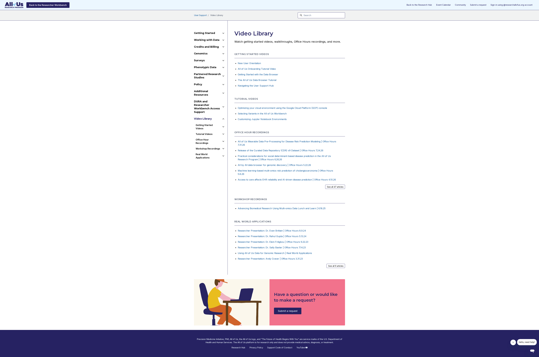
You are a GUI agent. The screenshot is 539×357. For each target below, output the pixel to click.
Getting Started (204, 33)
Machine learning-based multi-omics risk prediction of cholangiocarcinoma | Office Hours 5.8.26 (285, 172)
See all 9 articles (335, 266)
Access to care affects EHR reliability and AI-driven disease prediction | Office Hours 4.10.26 (287, 179)
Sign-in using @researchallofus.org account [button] (511, 5)
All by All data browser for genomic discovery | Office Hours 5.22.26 (274, 165)
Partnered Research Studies (207, 76)
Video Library (203, 118)
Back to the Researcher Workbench (48, 5)
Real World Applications (252, 221)
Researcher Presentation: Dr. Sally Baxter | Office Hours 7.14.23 (272, 247)
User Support (200, 15)
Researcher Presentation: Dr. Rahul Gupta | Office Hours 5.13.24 (272, 236)
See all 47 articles (335, 187)
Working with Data (206, 40)
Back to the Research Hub (419, 5)
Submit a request (478, 5)
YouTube (300, 347)
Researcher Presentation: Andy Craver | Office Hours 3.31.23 (270, 258)
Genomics (200, 53)
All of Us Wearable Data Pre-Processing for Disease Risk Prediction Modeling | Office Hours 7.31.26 (287, 143)
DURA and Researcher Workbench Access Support (207, 106)
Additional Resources (201, 93)
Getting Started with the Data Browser (258, 74)
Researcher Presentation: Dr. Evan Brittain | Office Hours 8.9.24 (272, 230)
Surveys (199, 60)
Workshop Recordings (250, 199)
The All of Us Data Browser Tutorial (257, 80)
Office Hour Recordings (251, 132)
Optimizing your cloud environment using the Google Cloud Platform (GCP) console (282, 108)
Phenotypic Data (205, 67)
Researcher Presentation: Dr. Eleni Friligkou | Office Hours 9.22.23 (273, 241)
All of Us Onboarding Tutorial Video (257, 68)
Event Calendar (443, 5)
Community (460, 5)
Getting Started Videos (251, 54)
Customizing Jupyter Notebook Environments (262, 119)
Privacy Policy (256, 347)
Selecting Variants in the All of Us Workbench (262, 113)
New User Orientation (249, 63)
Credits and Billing (206, 46)
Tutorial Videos (246, 99)
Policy (198, 84)
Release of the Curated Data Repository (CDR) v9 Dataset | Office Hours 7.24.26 (280, 150)
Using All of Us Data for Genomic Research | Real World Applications (275, 253)
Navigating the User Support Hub (256, 85)
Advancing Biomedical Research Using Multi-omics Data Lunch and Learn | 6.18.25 (282, 208)
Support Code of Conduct (279, 347)
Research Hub (238, 347)
